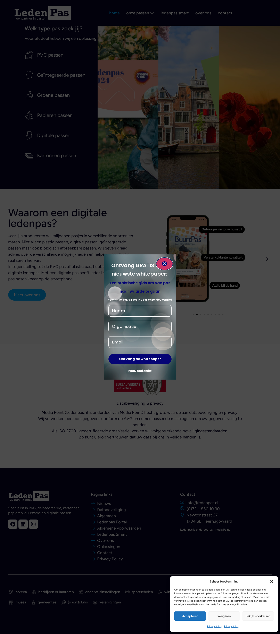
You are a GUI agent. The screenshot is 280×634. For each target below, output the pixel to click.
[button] (272, 581)
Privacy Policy (214, 626)
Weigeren (224, 616)
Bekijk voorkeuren (258, 616)
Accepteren (190, 616)
